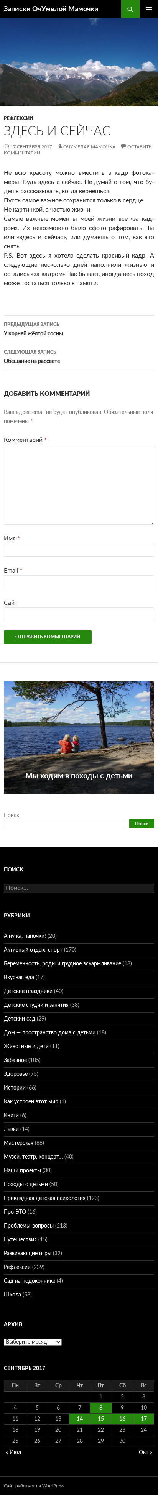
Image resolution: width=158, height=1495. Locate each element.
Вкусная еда (19, 977)
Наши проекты (22, 1170)
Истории (15, 1088)
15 (101, 1419)
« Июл (13, 1452)
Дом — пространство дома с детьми (49, 1033)
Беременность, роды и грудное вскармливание (62, 964)
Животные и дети (26, 1046)
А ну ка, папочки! (25, 936)
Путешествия (20, 1239)
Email (13, 571)
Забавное (15, 1060)
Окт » (145, 1452)
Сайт (11, 603)
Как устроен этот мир (31, 1101)
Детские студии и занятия (36, 1005)
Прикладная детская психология (45, 1198)
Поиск (11, 815)
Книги (11, 1115)
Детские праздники (28, 991)
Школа (12, 1295)
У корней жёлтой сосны (33, 329)
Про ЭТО (15, 1212)
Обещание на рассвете (32, 357)
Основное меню (149, 9)
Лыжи (11, 1129)
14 (80, 1419)
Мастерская (18, 1143)
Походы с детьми (26, 1184)
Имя (12, 538)
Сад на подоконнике (29, 1281)
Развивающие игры (27, 1253)
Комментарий (25, 440)
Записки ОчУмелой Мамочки (51, 9)
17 (144, 1419)
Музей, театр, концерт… (33, 1157)
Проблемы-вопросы (29, 1226)
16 (122, 1419)
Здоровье (16, 1074)
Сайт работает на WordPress (34, 1486)
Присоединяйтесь (78, 798)
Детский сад (19, 1019)
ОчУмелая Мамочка (89, 146)
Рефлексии (18, 118)
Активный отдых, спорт (33, 950)
